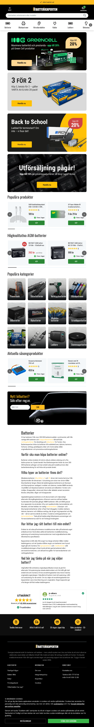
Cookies (38, 683)
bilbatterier (50, 442)
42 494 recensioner (28, 603)
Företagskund (12, 683)
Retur (9, 679)
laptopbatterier (45, 546)
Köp (36, 223)
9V (49, 478)
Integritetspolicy (41, 675)
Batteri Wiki (11, 675)
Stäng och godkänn (68, 721)
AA (36, 478)
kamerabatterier (27, 516)
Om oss (38, 670)
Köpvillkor (39, 679)
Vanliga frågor (12, 670)
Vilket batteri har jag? (15, 687)
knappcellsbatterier (46, 440)
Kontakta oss (67, 670)
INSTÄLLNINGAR (25, 721)
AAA (40, 478)
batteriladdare (51, 506)
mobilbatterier (59, 546)
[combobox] (47, 15)
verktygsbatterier (27, 442)
